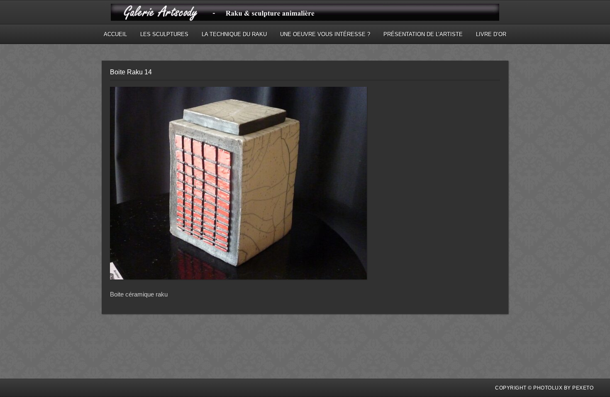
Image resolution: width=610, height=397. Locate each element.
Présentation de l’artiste (423, 34)
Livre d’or (491, 34)
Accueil (115, 34)
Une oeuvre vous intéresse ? (325, 34)
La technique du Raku (234, 34)
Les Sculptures (164, 34)
